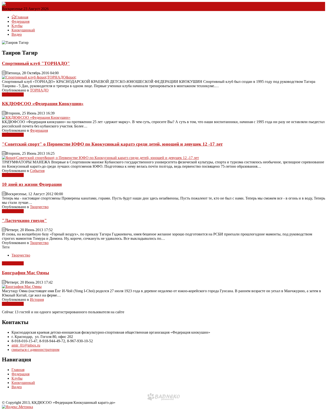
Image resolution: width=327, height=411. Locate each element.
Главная (17, 370)
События (37, 171)
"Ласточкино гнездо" (24, 220)
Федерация (20, 21)
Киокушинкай (23, 30)
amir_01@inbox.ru (25, 345)
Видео (16, 34)
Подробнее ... (13, 94)
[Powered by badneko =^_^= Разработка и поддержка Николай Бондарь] (163, 396)
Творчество (39, 207)
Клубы (17, 26)
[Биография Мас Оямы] (22, 287)
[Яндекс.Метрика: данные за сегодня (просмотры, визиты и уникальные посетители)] (17, 407)
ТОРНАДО (39, 90)
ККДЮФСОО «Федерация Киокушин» (43, 103)
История (37, 299)
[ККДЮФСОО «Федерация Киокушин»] (36, 117)
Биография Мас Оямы (25, 272)
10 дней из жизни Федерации (32, 184)
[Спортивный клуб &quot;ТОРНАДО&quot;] (39, 77)
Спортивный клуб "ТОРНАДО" (36, 63)
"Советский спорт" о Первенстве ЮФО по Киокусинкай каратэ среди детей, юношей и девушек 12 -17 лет (112, 144)
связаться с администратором (35, 350)
